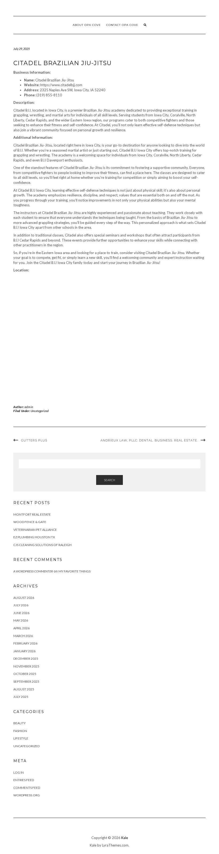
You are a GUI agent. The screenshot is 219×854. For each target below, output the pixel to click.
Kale (124, 838)
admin (29, 407)
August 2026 (23, 598)
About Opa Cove (87, 25)
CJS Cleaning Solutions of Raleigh (42, 545)
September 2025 (26, 681)
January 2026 (24, 651)
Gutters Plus (34, 440)
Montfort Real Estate (32, 514)
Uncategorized (40, 411)
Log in (18, 772)
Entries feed (23, 780)
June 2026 (21, 613)
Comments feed (26, 788)
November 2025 (26, 666)
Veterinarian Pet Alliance (35, 530)
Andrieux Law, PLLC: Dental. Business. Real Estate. (149, 440)
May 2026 (20, 620)
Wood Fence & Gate (29, 522)
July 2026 (20, 605)
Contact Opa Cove (122, 25)
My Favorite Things (74, 571)
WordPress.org (26, 795)
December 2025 (25, 659)
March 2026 (23, 636)
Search (109, 480)
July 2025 (20, 697)
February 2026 (25, 643)
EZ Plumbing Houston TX (34, 537)
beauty (19, 723)
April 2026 (21, 628)
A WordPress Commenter (33, 571)
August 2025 (23, 689)
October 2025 (24, 674)
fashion (20, 731)
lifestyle (20, 738)
